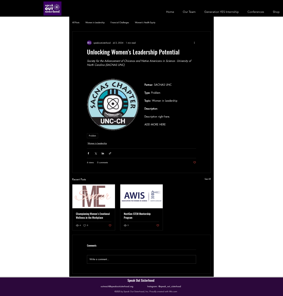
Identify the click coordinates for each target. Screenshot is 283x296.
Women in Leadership (95, 22)
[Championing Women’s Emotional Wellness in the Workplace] (93, 196)
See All (208, 179)
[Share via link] (110, 153)
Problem (92, 135)
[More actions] (194, 42)
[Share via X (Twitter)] (95, 153)
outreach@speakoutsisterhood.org (117, 286)
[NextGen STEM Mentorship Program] (141, 196)
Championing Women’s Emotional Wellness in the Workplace (93, 215)
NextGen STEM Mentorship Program (137, 215)
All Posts (75, 22)
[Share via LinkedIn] (102, 153)
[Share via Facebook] (88, 153)
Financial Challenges (120, 22)
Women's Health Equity (145, 22)
